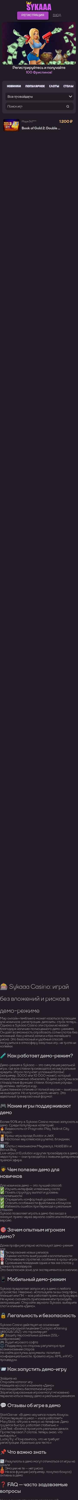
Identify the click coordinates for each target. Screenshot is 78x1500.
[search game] (68, 106)
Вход (57, 15)
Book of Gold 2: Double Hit (42, 128)
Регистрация (32, 15)
